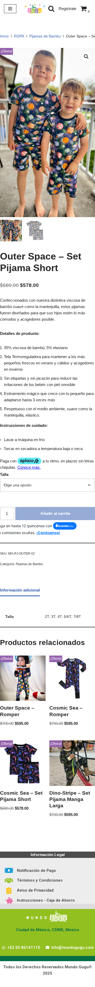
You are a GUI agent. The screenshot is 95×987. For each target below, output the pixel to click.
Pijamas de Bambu (45, 36)
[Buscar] (51, 8)
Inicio (4, 36)
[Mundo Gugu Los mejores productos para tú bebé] (34, 9)
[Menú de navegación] (10, 8)
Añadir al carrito (55, 513)
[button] (86, 56)
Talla (4, 474)
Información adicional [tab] (20, 590)
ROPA (19, 36)
